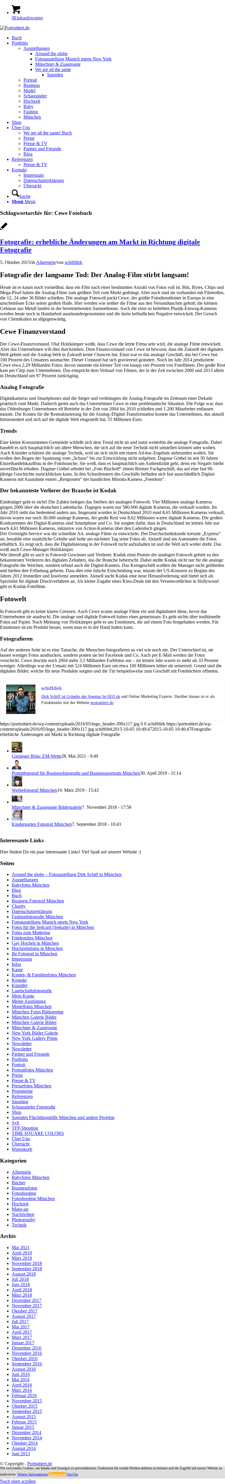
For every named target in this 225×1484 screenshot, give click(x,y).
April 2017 (22, 1332)
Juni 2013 (21, 1453)
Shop (16, 1112)
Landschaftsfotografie (32, 990)
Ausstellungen (25, 879)
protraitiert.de (102, 702)
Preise (17, 1075)
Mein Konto (23, 995)
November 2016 (27, 1353)
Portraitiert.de (39, 1463)
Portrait (18, 1064)
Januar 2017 (23, 1342)
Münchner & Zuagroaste (34, 1027)
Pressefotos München (31, 1085)
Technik (19, 1224)
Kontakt (19, 980)
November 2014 (27, 1437)
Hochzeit (20, 1203)
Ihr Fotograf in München (34, 953)
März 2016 (22, 1390)
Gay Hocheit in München (35, 943)
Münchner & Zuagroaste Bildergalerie (47, 807)
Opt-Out (72, 1474)
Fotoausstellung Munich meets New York (50, 921)
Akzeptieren (57, 1474)
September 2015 (27, 1411)
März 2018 (22, 1295)
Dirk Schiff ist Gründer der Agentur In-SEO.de (80, 696)
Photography (23, 1219)
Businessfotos (24, 1187)
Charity (18, 906)
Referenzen (22, 1096)
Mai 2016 (21, 1379)
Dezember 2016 (26, 1347)
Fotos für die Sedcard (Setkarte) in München (53, 927)
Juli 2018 (20, 1279)
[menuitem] (118, 38)
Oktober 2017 (25, 1310)
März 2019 (22, 1258)
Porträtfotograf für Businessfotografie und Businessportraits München (76, 773)
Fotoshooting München (33, 1198)
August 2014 (24, 1448)
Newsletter (22, 1043)
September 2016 (27, 1363)
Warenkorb (22, 1149)
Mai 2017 (21, 1326)
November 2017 (27, 1305)
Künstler (20, 985)
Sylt (15, 1122)
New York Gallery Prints (34, 1038)
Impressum (22, 958)
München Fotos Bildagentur (38, 1011)
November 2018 (27, 1263)
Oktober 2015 (25, 1406)
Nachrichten (23, 1214)
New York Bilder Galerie (35, 1032)
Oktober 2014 (25, 1443)
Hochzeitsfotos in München (37, 948)
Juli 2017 (20, 1321)
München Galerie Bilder (34, 1017)
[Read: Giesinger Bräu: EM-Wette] (17, 750)
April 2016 (22, 1384)
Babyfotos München (31, 884)
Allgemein (45, 262)
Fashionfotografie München (37, 916)
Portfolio (20, 1059)
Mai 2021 (21, 1247)
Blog (16, 890)
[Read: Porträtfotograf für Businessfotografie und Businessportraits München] (17, 767)
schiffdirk (73, 262)
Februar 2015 (24, 1421)
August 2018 (24, 1273)
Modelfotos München (32, 1006)
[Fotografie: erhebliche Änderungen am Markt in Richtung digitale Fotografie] (3, 229)
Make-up (20, 1209)
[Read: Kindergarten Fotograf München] (17, 818)
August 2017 (24, 1316)
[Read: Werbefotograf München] (17, 784)
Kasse (17, 969)
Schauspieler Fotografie (33, 1106)
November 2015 (27, 1400)
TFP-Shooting (25, 1128)
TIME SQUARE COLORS (38, 1133)
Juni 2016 (21, 1374)
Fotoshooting (24, 1193)
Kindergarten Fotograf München (42, 824)
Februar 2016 (24, 1395)
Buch (17, 895)
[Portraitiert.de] (15, 27)
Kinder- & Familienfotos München (44, 974)
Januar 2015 (23, 1427)
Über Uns (21, 1138)
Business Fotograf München (38, 900)
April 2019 (22, 1252)
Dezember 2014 (26, 1432)
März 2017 (22, 1337)
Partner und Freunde (31, 1054)
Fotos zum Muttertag (31, 932)
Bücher (18, 1182)
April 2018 (22, 1289)
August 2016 (24, 1369)
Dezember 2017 (26, 1300)
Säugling (20, 1101)
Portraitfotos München (32, 1069)
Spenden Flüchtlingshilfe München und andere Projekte (63, 1117)
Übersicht (21, 1143)
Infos (16, 964)
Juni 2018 (21, 1284)
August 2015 (24, 1416)
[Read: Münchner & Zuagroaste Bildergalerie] (17, 801)
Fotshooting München (32, 937)
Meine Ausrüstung (29, 1001)
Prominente (22, 1091)
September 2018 (27, 1268)
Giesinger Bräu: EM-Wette (36, 756)
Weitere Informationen (32, 1474)
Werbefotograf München (34, 790)
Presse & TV (24, 1080)
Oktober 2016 (25, 1358)
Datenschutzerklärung (32, 911)
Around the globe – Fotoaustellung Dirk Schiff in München (67, 874)
